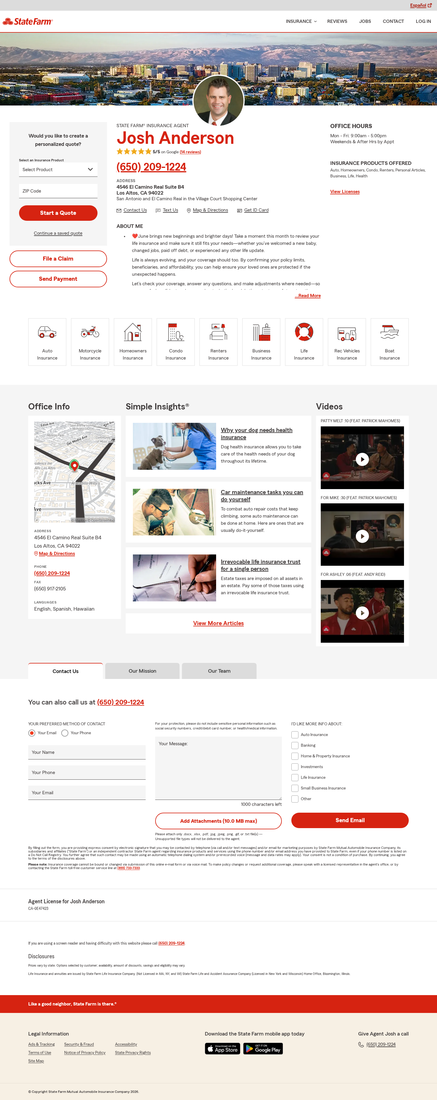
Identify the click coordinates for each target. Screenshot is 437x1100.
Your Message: (173, 743)
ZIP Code (32, 191)
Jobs (365, 21)
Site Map (36, 1061)
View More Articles (218, 623)
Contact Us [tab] (65, 671)
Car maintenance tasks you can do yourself (262, 495)
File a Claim (58, 259)
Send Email (350, 820)
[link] (28, 21)
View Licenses (345, 191)
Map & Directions (57, 553)
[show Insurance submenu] (314, 21)
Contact (393, 21)
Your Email (47, 733)
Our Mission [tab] (142, 671)
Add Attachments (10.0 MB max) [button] (218, 821)
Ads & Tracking (41, 1044)
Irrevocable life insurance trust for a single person (261, 565)
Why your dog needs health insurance (257, 433)
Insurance (299, 21)
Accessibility (126, 1044)
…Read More (308, 295)
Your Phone (81, 733)
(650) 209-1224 (151, 167)
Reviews (337, 21)
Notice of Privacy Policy (85, 1053)
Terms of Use (39, 1053)
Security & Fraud (79, 1044)
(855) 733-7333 (128, 868)
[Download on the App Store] (222, 1049)
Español (418, 5)
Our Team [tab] (219, 671)
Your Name (43, 752)
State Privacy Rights (133, 1053)
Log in (423, 21)
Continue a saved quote (58, 233)
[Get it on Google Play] (263, 1049)
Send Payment (58, 279)
